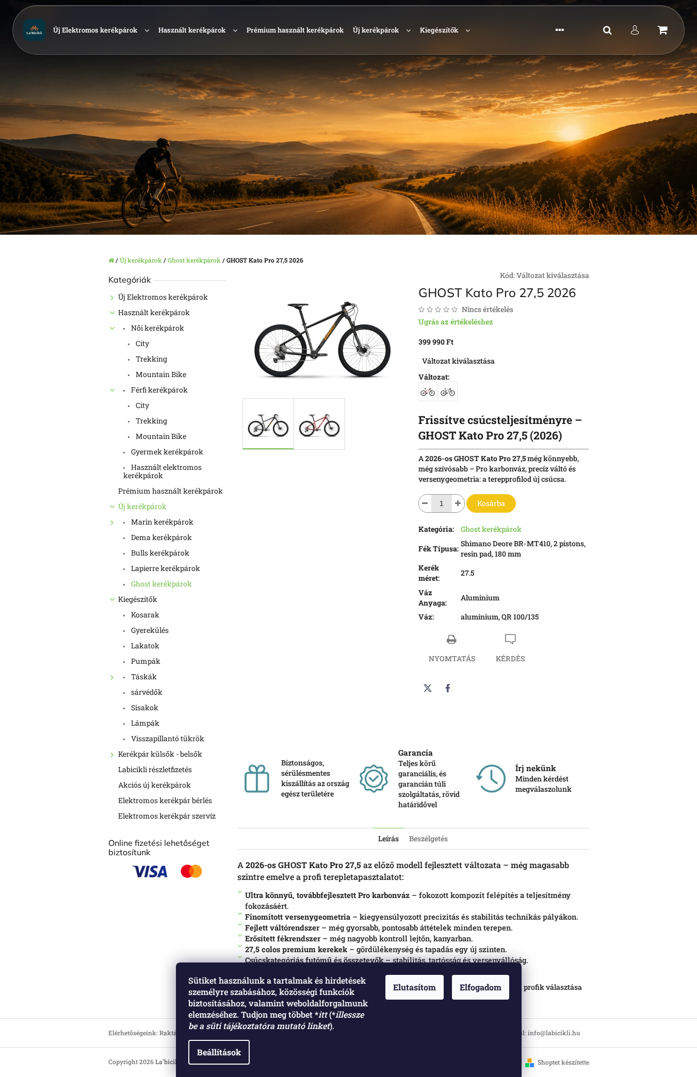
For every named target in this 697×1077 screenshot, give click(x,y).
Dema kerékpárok (160, 537)
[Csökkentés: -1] (425, 503)
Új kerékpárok (142, 506)
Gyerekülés (149, 630)
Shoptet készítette (563, 1062)
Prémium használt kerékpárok (170, 491)
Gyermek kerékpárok (166, 451)
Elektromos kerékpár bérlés (165, 800)
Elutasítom (414, 987)
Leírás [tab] (388, 838)
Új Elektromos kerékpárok (163, 297)
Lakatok (144, 645)
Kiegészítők (137, 599)
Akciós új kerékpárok (154, 785)
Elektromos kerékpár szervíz (167, 816)
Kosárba (491, 503)
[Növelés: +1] (458, 503)
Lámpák (144, 723)
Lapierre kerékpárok (164, 568)
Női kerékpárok (156, 328)
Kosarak (144, 614)
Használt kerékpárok (154, 312)
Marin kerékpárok (161, 522)
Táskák (143, 676)
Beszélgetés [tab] (428, 838)
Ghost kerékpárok (160, 584)
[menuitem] (101, 30)
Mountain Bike (160, 374)
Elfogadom (480, 987)
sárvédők (146, 692)
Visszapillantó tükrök (166, 738)
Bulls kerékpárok (159, 553)
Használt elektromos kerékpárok (162, 471)
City (141, 343)
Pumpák (144, 661)
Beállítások (219, 1052)
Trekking (150, 359)
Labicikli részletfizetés (155, 769)
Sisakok (143, 707)
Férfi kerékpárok (158, 390)
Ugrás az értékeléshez (455, 322)
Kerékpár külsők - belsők (160, 754)
